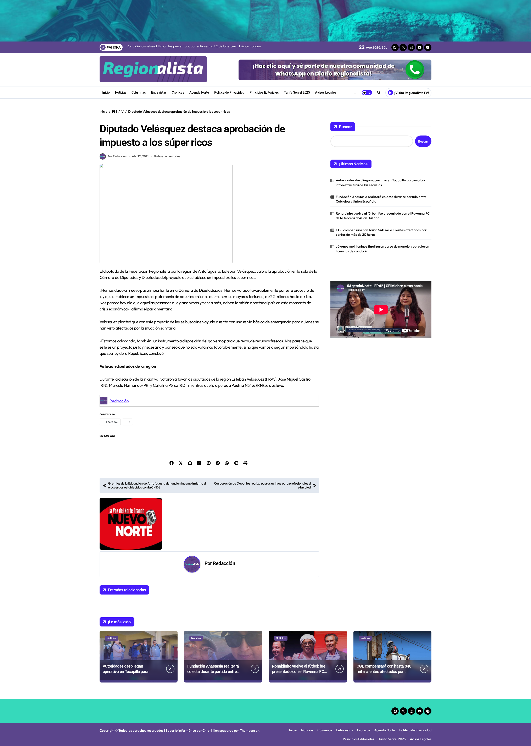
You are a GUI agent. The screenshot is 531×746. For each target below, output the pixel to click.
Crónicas (178, 92)
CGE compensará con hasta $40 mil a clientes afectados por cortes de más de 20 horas (381, 232)
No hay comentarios (167, 156)
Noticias (120, 92)
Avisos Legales (325, 92)
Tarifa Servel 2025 (297, 92)
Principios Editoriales (264, 92)
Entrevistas (159, 92)
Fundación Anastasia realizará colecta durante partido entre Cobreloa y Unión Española (381, 199)
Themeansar (249, 730)
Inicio (106, 92)
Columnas (139, 92)
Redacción (119, 400)
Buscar (345, 126)
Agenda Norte (199, 92)
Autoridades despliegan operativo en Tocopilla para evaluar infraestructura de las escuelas (381, 182)
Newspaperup (223, 730)
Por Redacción (117, 156)
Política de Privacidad (229, 92)
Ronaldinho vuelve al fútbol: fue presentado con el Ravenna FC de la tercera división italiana (383, 215)
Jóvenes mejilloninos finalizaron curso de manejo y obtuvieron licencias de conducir (382, 248)
